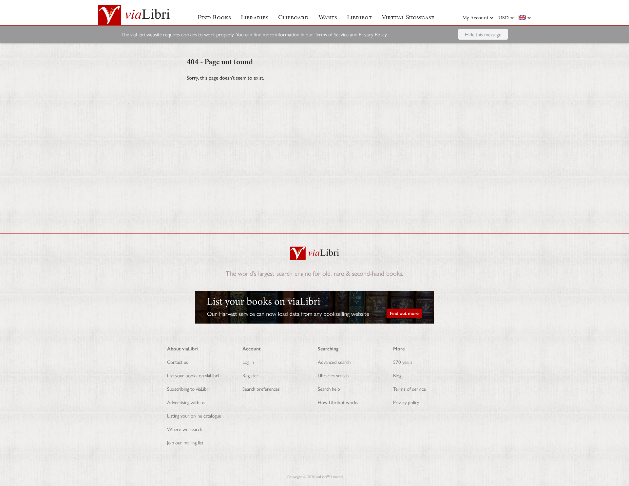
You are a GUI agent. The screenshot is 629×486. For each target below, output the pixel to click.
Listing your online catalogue (194, 415)
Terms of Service (331, 34)
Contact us (177, 361)
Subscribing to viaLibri (188, 388)
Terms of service (409, 388)
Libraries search (333, 375)
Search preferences (261, 388)
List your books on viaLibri (193, 375)
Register (250, 375)
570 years (402, 361)
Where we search (184, 428)
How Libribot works (338, 402)
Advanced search (334, 361)
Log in (248, 361)
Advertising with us (186, 402)
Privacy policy (406, 402)
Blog (397, 375)
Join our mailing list (185, 442)
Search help (329, 388)
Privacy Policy (373, 34)
